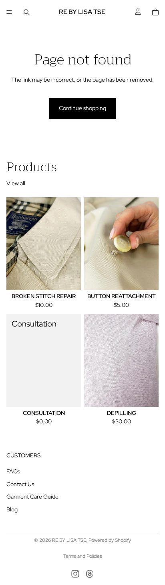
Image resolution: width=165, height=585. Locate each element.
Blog (12, 509)
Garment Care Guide (32, 497)
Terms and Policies (82, 556)
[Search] (26, 12)
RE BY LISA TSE (69, 540)
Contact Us (20, 484)
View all (15, 183)
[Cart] (155, 12)
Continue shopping (82, 108)
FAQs (13, 471)
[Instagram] (75, 574)
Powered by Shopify (110, 540)
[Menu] (9, 12)
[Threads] (90, 574)
